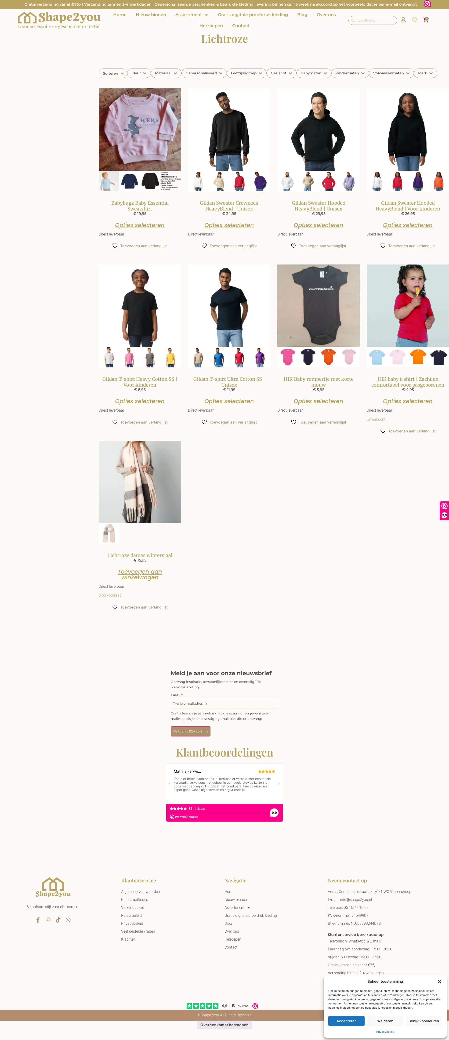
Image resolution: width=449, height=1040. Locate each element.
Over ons (326, 14)
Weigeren (385, 1021)
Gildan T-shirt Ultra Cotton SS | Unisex (229, 382)
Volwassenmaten (388, 73)
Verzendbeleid (132, 907)
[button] (439, 981)
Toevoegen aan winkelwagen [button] (140, 574)
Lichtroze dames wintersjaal (139, 555)
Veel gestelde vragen (138, 931)
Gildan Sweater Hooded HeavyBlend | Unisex (318, 206)
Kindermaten (347, 73)
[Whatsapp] (68, 920)
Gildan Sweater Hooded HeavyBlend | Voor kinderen (408, 206)
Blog (302, 14)
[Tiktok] (58, 920)
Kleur (136, 73)
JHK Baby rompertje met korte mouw (319, 382)
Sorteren (110, 73)
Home (120, 14)
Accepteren (347, 1021)
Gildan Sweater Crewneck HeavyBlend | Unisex (229, 206)
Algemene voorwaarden (140, 891)
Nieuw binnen (151, 14)
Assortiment (188, 14)
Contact (241, 25)
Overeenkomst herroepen (224, 1024)
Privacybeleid (385, 1031)
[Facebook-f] (38, 920)
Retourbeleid (131, 915)
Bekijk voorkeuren (424, 1021)
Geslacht (278, 73)
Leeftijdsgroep (244, 73)
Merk (422, 73)
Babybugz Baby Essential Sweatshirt (140, 206)
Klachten (128, 939)
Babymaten (311, 73)
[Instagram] (48, 920)
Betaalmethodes (134, 899)
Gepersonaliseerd (201, 73)
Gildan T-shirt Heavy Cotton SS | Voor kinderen (139, 382)
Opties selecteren (140, 225)
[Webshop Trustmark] (427, 4)
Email (177, 695)
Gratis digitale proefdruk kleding (253, 14)
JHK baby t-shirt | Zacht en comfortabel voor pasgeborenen (407, 382)
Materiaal (163, 73)
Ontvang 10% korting (190, 731)
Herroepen (211, 25)
